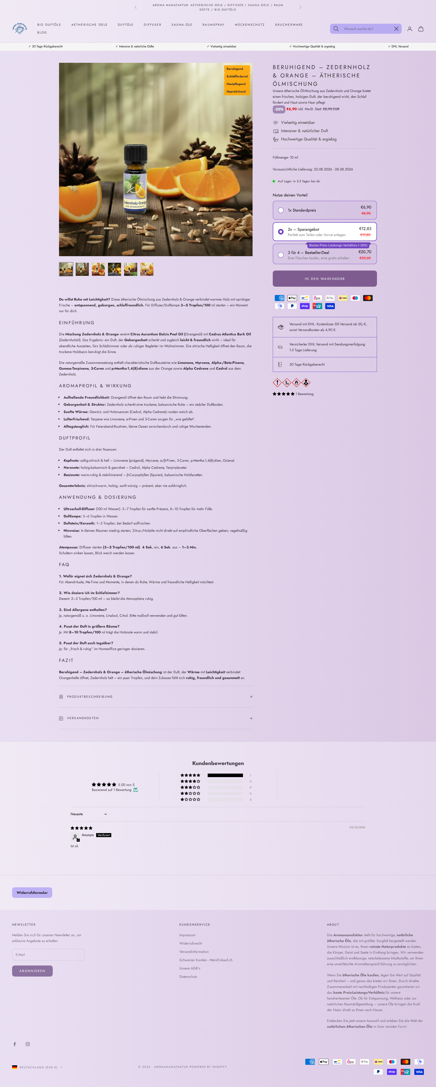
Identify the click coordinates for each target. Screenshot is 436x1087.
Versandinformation (194, 951)
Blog (42, 32)
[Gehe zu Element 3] (98, 269)
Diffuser (152, 24)
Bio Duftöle (49, 24)
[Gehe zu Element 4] (114, 269)
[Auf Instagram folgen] (27, 1044)
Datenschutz (188, 976)
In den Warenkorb (325, 278)
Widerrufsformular (32, 892)
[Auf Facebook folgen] (14, 1044)
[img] (81, 828)
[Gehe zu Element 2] (82, 269)
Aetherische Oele (89, 24)
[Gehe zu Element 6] (147, 269)
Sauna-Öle (182, 24)
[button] (284, 393)
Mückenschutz (250, 24)
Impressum (187, 934)
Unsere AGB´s (189, 968)
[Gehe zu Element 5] (131, 269)
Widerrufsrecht (190, 943)
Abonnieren (32, 970)
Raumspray (214, 24)
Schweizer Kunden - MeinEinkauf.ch (205, 959)
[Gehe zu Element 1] (66, 269)
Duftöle (126, 24)
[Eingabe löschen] (396, 28)
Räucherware (289, 24)
